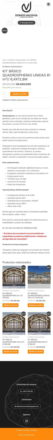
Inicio (4, 60)
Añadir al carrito (19, 94)
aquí (9, 253)
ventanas (28, 222)
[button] (48, 4)
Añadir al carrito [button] (10, 305)
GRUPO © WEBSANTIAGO (26, 435)
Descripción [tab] (7, 110)
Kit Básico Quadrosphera (17, 60)
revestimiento (7, 222)
